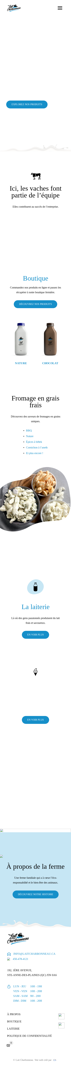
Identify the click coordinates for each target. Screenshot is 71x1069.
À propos (14, 1014)
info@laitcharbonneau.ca (34, 953)
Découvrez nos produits (35, 304)
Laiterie (13, 1028)
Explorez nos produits (27, 104)
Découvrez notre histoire (35, 894)
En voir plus (35, 720)
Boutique (14, 1021)
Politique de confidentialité (29, 1035)
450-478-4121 (20, 958)
